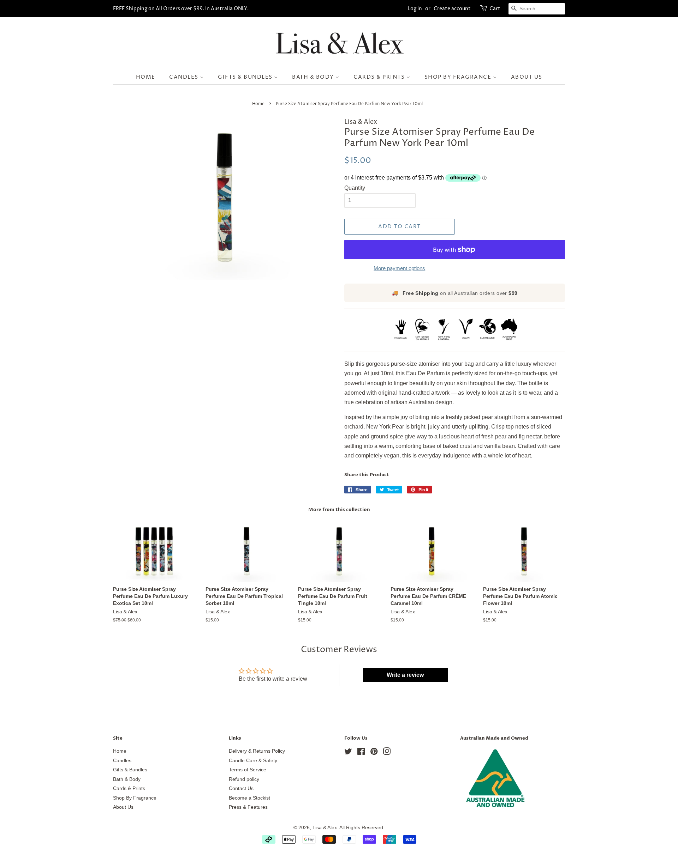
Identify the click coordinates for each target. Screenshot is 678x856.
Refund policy (244, 779)
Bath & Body (313, 77)
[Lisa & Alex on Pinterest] (374, 752)
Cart (494, 8)
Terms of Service (247, 769)
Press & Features (248, 807)
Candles (184, 77)
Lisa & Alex (325, 827)
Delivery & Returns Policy (257, 751)
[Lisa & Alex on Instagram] (387, 752)
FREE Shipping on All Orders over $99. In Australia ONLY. (181, 8)
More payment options (399, 268)
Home (145, 77)
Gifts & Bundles (246, 77)
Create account (452, 8)
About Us (526, 77)
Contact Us (241, 788)
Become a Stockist (249, 798)
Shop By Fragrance (458, 77)
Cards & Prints (379, 77)
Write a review (405, 675)
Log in (415, 8)
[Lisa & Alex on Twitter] (348, 752)
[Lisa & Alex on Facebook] (361, 752)
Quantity (354, 188)
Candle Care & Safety (253, 760)
